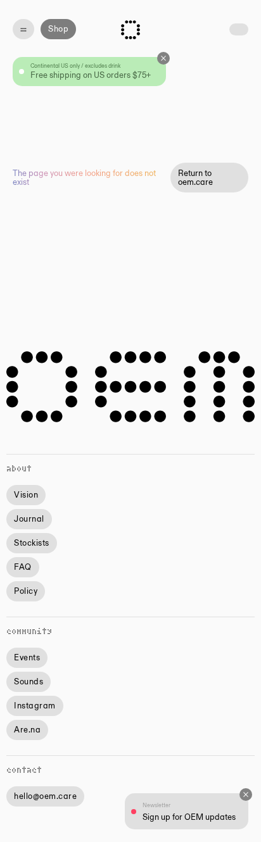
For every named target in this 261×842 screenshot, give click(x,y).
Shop (58, 29)
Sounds (28, 682)
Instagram (35, 706)
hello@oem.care (45, 796)
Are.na (27, 730)
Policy (25, 591)
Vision (26, 495)
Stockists (31, 543)
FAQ (23, 567)
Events (27, 657)
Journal (29, 519)
